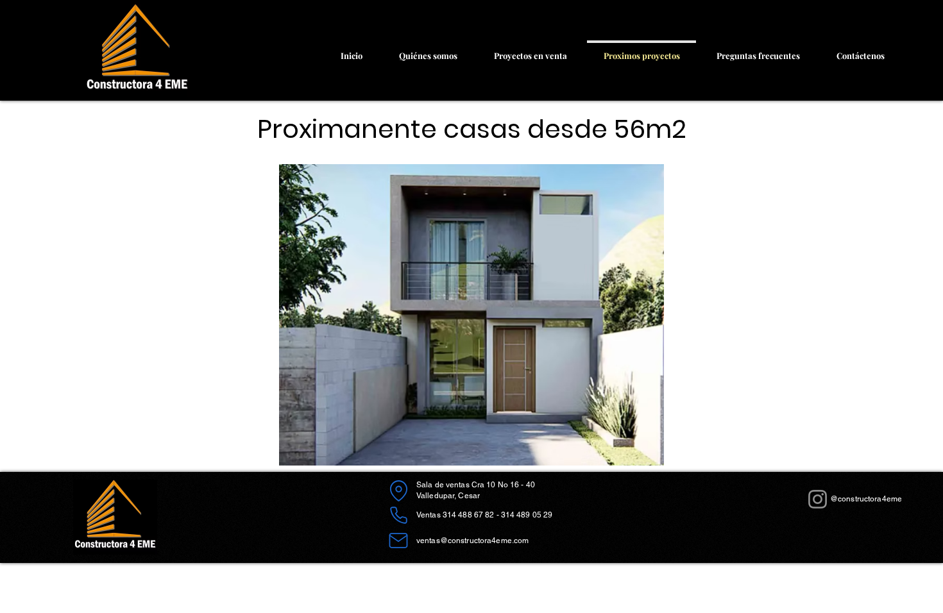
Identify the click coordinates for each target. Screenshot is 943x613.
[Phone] (398, 515)
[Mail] (398, 540)
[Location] (398, 490)
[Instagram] (817, 499)
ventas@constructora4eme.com (472, 540)
